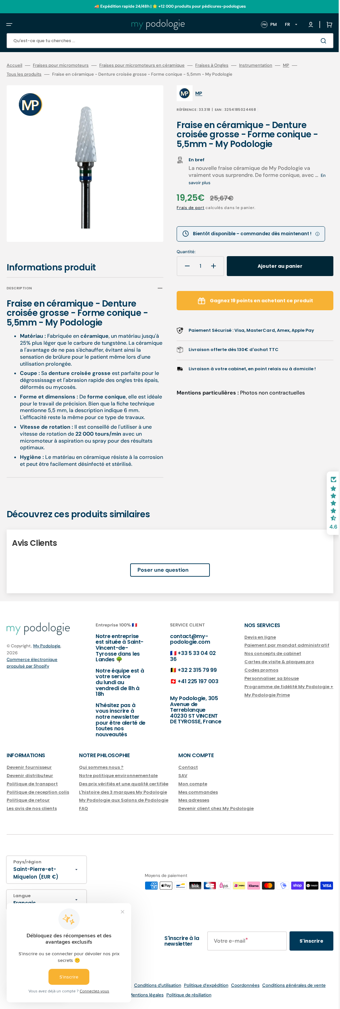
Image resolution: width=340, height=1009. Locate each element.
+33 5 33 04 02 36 (186, 656)
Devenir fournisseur (29, 767)
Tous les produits (24, 74)
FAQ (83, 808)
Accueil (14, 65)
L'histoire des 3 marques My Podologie (123, 792)
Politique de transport (32, 784)
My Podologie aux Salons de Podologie (123, 800)
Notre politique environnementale (118, 775)
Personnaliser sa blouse (261, 678)
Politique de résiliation (184, 995)
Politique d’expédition (201, 985)
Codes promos (251, 670)
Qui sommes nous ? (101, 767)
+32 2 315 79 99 (190, 670)
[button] (9, 24)
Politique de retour (28, 800)
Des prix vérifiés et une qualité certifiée (123, 784)
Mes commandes (198, 792)
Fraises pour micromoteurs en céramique (142, 65)
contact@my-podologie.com (183, 639)
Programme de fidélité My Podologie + (278, 687)
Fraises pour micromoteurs (61, 65)
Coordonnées (240, 985)
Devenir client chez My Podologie (216, 808)
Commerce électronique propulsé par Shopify (32, 663)
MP (286, 65)
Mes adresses (193, 800)
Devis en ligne (250, 637)
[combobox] (165, 40)
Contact (188, 767)
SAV (182, 775)
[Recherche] (314, 41)
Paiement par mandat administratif (276, 645)
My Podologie (46, 646)
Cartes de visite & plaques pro (269, 662)
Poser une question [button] (158, 565)
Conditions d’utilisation (152, 985)
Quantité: (181, 251)
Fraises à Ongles (211, 65)
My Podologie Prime (257, 695)
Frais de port (186, 207)
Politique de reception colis (38, 792)
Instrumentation (255, 65)
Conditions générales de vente (289, 985)
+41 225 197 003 (191, 681)
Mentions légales (141, 995)
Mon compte (192, 784)
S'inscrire (301, 941)
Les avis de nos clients (32, 808)
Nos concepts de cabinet (262, 653)
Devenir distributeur (30, 775)
